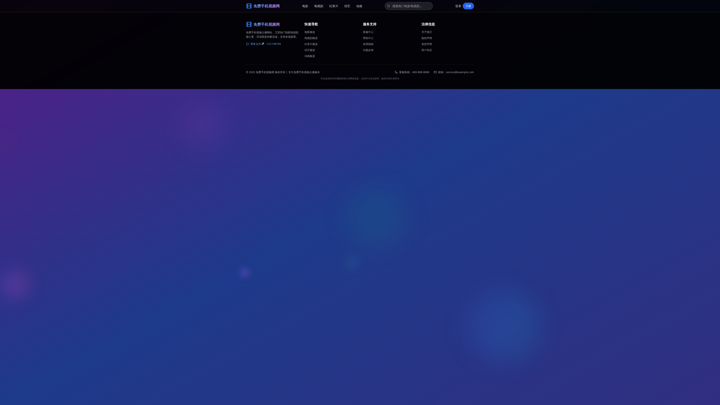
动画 (359, 6)
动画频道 (309, 56)
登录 (458, 6)
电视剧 (318, 6)
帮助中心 (368, 38)
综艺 (347, 6)
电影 (305, 6)
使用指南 (368, 44)
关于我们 (427, 32)
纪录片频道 (311, 44)
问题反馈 (368, 50)
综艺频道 (309, 50)
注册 (468, 6)
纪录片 (333, 6)
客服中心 (368, 32)
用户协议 (427, 50)
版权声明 (427, 38)
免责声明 (427, 44)
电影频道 (309, 32)
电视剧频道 (311, 38)
